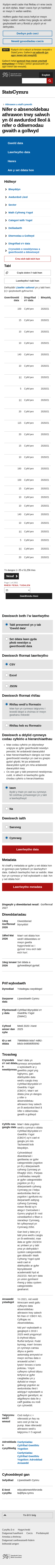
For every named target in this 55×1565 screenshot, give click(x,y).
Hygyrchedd (24, 1530)
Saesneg (15, 827)
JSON (13, 686)
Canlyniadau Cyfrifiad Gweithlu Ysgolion (28, 1445)
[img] (15, 92)
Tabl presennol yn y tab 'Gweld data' (25, 626)
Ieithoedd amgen (10, 1544)
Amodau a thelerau (11, 1537)
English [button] (46, 75)
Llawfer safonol (25, 287)
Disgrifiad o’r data (30, 299)
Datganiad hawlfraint (12, 1533)
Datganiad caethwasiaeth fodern (18, 1540)
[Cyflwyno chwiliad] (50, 81)
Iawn (12, 787)
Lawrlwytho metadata (27, 886)
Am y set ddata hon (21, 170)
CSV (12, 664)
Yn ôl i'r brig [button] (29, 1515)
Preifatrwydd (42, 1533)
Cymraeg (15, 838)
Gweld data (15, 143)
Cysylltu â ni (8, 1530)
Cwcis (29, 1533)
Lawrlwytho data (19, 152)
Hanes (12, 161)
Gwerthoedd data (11, 299)
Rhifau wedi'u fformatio (25, 704)
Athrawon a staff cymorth (18, 104)
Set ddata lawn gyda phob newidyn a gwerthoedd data (23, 643)
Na (11, 808)
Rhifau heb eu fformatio (25, 725)
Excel (13, 675)
